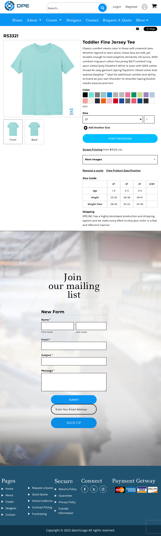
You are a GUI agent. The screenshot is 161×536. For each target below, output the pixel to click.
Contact (10, 515)
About (9, 495)
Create (9, 502)
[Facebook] (84, 489)
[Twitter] (93, 489)
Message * (48, 370)
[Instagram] (103, 489)
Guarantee (65, 495)
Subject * (47, 355)
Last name (81, 332)
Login (117, 7)
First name (47, 332)
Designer (10, 508)
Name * (46, 319)
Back (34, 139)
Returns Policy (68, 489)
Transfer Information (65, 511)
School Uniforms (42, 501)
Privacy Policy (67, 502)
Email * (46, 339)
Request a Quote (42, 488)
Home (9, 489)
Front (13, 139)
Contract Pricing (42, 507)
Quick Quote (40, 494)
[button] (34, 19)
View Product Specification (123, 170)
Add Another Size (99, 127)
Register (131, 7)
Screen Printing (93, 149)
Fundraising (39, 514)
